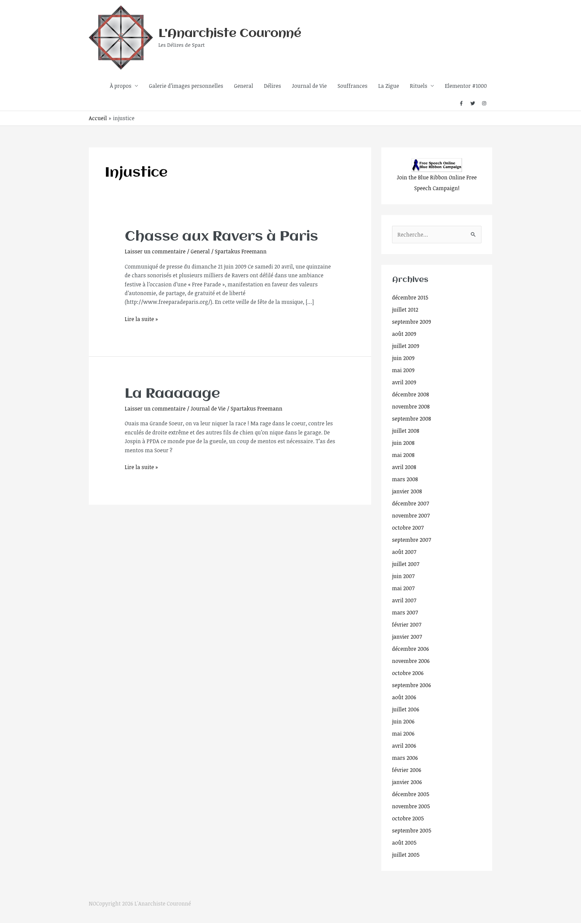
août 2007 (404, 552)
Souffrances (352, 86)
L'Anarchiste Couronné (229, 33)
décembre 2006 (410, 648)
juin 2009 (403, 358)
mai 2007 (403, 588)
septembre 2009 (411, 321)
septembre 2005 (411, 830)
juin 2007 (403, 576)
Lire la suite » (141, 319)
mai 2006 (403, 733)
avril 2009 (404, 382)
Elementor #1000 (466, 86)
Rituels (418, 86)
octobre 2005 (408, 818)
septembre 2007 (411, 539)
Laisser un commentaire (155, 251)
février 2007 (406, 624)
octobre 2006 (408, 673)
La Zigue (388, 86)
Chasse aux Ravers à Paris (221, 236)
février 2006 (406, 770)
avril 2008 (404, 467)
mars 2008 (405, 479)
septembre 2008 (411, 418)
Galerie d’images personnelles (186, 86)
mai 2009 (403, 370)
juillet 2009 (405, 346)
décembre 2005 (410, 794)
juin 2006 (403, 721)
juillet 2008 (405, 430)
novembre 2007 (411, 515)
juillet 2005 (406, 854)
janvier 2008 (407, 491)
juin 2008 (403, 443)
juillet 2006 (405, 709)
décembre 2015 (410, 297)
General (243, 86)
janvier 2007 (407, 636)
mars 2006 (405, 757)
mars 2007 (405, 612)
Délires (272, 86)
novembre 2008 (411, 406)
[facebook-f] (464, 103)
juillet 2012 (405, 309)
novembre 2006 (411, 661)
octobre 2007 (408, 527)
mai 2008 (403, 455)
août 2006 (404, 697)
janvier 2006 (407, 782)
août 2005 (404, 842)
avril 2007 (404, 600)
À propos (120, 86)
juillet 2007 (405, 564)
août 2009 (404, 334)
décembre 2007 (410, 503)
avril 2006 (404, 745)
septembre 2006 (411, 685)
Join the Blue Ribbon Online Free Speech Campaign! (437, 183)
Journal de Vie (309, 86)
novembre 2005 (411, 806)
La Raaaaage (172, 394)
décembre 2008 (410, 394)
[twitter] (475, 103)
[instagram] (484, 103)
